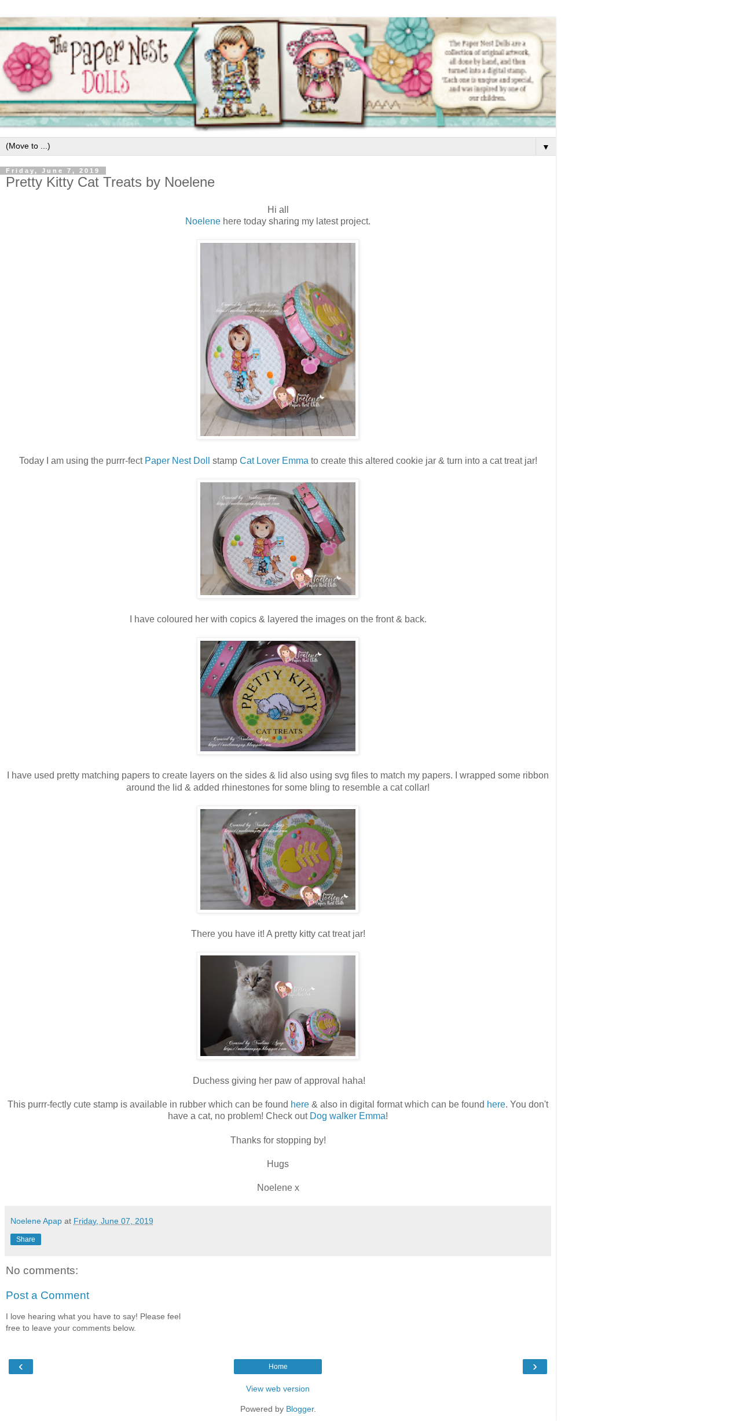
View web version (278, 1388)
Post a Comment (47, 1295)
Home (278, 1367)
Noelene (203, 221)
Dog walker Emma (348, 1116)
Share (25, 1239)
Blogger (300, 1408)
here (300, 1104)
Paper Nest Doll (177, 461)
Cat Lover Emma (274, 461)
